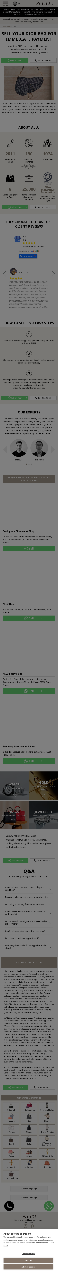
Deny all (28, 1260)
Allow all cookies (28, 1267)
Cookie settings (28, 1254)
